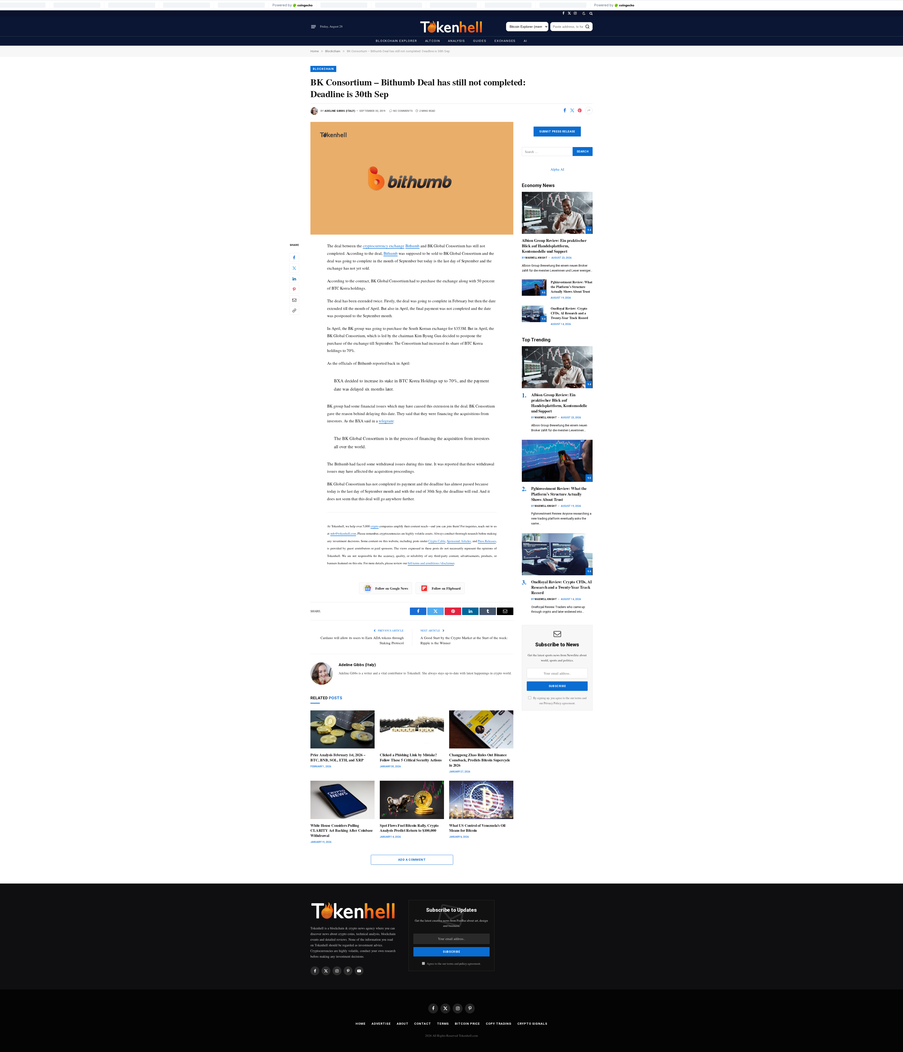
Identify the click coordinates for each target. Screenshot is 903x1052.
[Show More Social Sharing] (589, 110)
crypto (375, 526)
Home (361, 1023)
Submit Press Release (557, 131)
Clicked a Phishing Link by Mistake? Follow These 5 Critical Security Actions (411, 757)
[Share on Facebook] (564, 110)
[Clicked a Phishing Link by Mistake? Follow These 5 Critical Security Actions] (412, 729)
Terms (443, 1023)
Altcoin (432, 41)
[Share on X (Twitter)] (572, 110)
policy (463, 964)
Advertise (381, 1023)
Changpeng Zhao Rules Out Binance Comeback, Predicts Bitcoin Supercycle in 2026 (479, 760)
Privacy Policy (552, 703)
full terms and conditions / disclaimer (431, 563)
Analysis (456, 41)
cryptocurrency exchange (383, 245)
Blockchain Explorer (396, 41)
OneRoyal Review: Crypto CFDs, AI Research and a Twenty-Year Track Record (569, 313)
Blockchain (323, 69)
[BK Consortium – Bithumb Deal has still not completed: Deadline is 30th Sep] (411, 178)
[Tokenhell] (451, 27)
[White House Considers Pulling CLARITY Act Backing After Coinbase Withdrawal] (342, 800)
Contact (422, 1023)
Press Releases (487, 541)
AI (525, 41)
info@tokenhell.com (343, 533)
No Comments (403, 110)
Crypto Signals (532, 1023)
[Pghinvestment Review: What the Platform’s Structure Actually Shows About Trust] (534, 287)
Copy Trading (498, 1023)
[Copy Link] (294, 310)
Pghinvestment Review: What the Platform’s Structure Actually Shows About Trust (571, 287)
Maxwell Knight (536, 257)
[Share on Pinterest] (579, 110)
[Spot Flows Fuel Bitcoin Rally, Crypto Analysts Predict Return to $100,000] (412, 800)
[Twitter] (294, 268)
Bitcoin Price (467, 1023)
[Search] (591, 13)
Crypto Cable (436, 541)
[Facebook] (294, 257)
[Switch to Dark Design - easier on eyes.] (583, 13)
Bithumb (412, 245)
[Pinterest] (294, 289)
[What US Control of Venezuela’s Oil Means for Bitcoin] (481, 800)
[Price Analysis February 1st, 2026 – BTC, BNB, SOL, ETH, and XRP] (342, 729)
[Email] (294, 300)
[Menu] (313, 27)
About (402, 1023)
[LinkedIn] (294, 278)
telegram (386, 421)
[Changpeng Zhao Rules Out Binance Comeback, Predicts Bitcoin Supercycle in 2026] (481, 729)
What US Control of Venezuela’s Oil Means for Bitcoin (477, 828)
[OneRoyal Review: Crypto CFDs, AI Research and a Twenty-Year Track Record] (534, 314)
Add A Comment (412, 859)
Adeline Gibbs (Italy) (340, 110)
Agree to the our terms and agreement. (453, 964)
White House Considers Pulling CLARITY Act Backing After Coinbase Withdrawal (341, 830)
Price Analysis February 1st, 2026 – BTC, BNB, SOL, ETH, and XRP (337, 757)
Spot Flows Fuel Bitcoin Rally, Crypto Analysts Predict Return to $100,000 (409, 828)
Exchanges (505, 41)
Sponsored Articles (459, 541)
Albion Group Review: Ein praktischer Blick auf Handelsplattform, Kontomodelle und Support (554, 246)
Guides (480, 41)
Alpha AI (557, 169)
